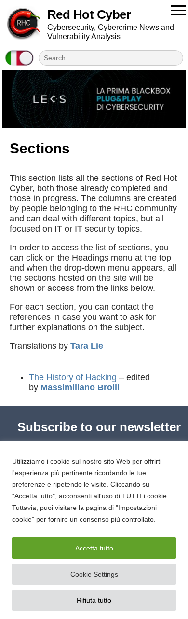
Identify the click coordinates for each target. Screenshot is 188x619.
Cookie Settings (94, 574)
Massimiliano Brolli (80, 387)
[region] (94, 530)
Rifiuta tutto (94, 600)
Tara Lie (86, 346)
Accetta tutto (94, 548)
